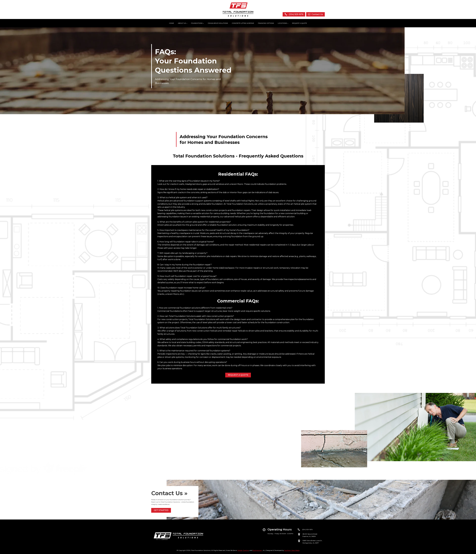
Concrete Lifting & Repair (243, 23)
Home (171, 23)
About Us (182, 23)
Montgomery (257, 550)
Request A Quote (238, 375)
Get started (161, 510)
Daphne (246, 550)
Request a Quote (299, 23)
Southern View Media (291, 550)
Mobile (240, 550)
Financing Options (266, 23)
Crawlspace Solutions (218, 23)
